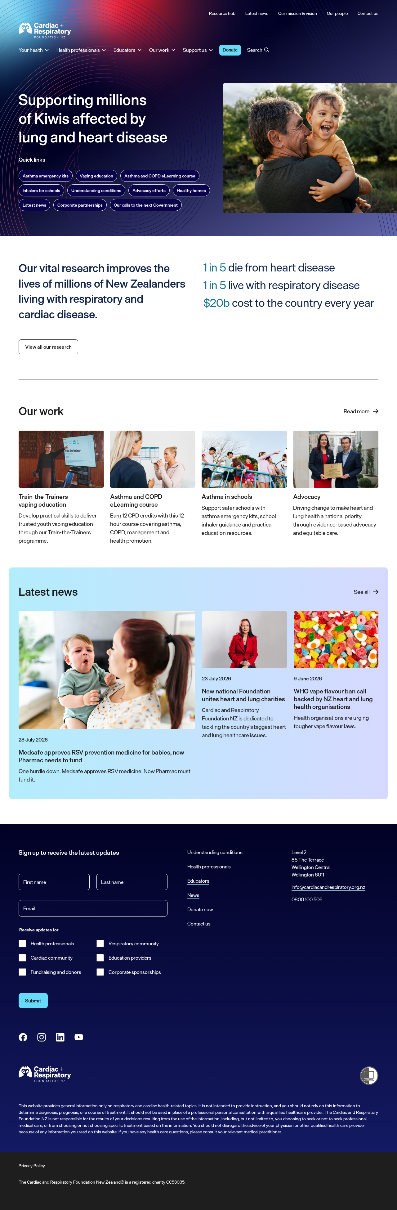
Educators (198, 881)
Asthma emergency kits (46, 175)
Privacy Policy (32, 1165)
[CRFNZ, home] (45, 30)
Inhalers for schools (41, 190)
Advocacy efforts (149, 190)
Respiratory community (134, 943)
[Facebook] (23, 1037)
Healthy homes (191, 190)
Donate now (200, 909)
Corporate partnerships (80, 204)
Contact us (199, 924)
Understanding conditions (96, 190)
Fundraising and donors (56, 972)
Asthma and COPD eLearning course (159, 175)
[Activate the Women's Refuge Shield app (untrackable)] (369, 1075)
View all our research (48, 347)
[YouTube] (78, 1037)
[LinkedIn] (60, 1037)
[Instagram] (41, 1037)
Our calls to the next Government (146, 204)
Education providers (130, 957)
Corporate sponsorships (135, 972)
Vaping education (96, 175)
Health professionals (52, 943)
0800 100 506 (307, 899)
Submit (33, 1001)
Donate (230, 50)
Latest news (34, 204)
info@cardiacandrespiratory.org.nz (328, 887)
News (193, 895)
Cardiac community (52, 957)
